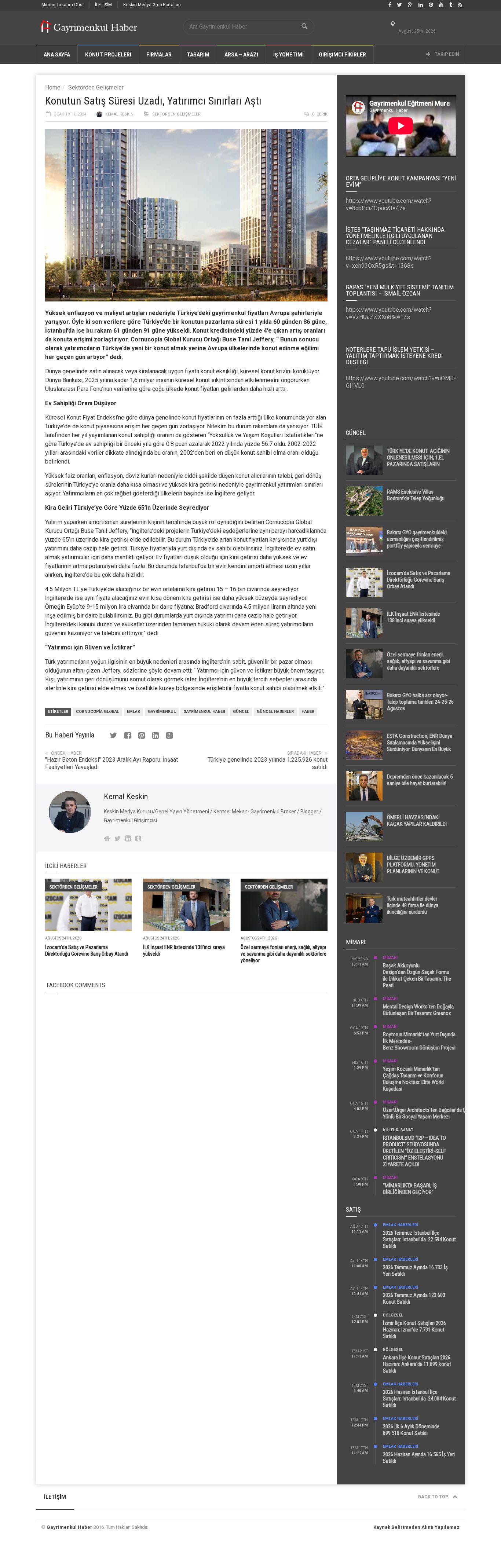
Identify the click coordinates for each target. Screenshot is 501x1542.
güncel (241, 711)
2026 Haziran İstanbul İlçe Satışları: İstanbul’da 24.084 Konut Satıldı (419, 1399)
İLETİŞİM (103, 4)
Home (53, 87)
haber (307, 711)
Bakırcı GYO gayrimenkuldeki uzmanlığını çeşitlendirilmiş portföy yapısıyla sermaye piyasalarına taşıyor (417, 542)
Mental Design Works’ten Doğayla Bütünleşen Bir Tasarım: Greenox (418, 1010)
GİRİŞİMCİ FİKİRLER (342, 55)
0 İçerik (320, 114)
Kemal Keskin (119, 114)
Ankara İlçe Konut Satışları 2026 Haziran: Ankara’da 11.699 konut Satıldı (417, 1364)
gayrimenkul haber (204, 711)
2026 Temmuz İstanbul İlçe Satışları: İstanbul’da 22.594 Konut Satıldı (419, 1239)
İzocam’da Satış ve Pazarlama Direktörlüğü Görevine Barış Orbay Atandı (418, 580)
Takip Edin (446, 54)
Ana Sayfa (57, 55)
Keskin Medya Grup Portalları (152, 4)
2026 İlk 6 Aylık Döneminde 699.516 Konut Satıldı (411, 1429)
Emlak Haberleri (400, 1225)
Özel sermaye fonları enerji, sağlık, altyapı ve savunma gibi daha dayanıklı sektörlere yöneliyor (283, 953)
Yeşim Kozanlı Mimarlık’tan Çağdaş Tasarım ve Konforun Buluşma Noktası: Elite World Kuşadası (413, 1079)
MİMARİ (390, 957)
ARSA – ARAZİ (241, 55)
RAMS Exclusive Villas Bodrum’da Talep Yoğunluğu (416, 495)
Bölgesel (393, 1315)
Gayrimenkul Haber (69, 1527)
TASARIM (198, 55)
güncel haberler (275, 711)
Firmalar (159, 55)
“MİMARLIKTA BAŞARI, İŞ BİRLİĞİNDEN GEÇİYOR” (410, 1188)
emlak (133, 711)
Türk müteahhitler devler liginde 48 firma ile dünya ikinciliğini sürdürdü (412, 905)
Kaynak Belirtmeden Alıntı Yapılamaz (416, 1527)
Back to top (433, 1496)
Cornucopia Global (97, 711)
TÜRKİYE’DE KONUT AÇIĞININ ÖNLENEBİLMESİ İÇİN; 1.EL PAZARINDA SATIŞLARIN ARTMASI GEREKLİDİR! (418, 461)
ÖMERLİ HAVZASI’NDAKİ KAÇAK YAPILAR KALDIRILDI (417, 820)
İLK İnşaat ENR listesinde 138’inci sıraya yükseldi (413, 617)
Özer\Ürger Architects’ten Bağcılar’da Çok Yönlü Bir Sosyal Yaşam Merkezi (427, 1113)
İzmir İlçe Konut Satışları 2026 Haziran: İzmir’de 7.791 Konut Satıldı (414, 1330)
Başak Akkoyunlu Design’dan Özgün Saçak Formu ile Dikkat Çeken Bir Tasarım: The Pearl (417, 975)
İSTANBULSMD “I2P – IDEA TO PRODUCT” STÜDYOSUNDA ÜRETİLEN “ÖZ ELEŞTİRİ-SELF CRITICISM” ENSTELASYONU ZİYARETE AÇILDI (414, 1151)
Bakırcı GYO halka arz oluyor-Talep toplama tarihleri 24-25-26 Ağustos (420, 702)
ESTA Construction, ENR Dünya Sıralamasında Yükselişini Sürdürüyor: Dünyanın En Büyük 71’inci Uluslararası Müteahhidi (419, 746)
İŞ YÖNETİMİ (288, 55)
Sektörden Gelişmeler (96, 87)
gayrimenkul (162, 711)
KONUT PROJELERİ (108, 55)
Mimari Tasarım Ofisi (62, 4)
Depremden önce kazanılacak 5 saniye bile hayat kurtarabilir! (420, 780)
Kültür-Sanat (398, 1130)
